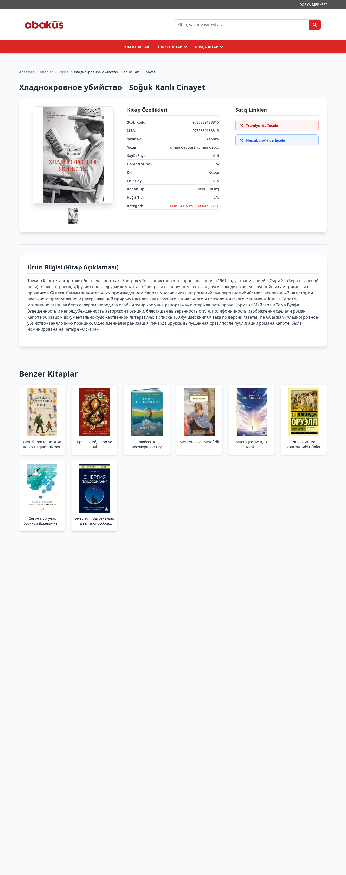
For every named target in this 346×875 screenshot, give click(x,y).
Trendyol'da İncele (262, 125)
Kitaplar (46, 72)
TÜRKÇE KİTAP (169, 46)
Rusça (64, 72)
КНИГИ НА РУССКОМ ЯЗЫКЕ (194, 205)
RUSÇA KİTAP (206, 46)
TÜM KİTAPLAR (136, 46)
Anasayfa (26, 72)
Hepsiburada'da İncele (265, 140)
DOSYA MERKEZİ (313, 4)
